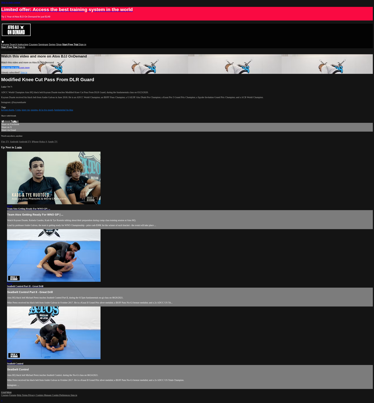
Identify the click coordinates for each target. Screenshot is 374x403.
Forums (5, 44)
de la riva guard (46, 110)
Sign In (21, 47)
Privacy (32, 395)
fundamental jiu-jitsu (63, 110)
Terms (25, 395)
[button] (3, 42)
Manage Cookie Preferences (57, 395)
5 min (3, 87)
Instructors (23, 44)
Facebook (6, 121)
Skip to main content (10, 2)
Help (19, 395)
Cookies (40, 395)
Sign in (82, 44)
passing (34, 110)
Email (16, 121)
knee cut (26, 110)
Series (52, 44)
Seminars (43, 44)
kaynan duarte (7, 110)
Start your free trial (10, 67)
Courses (33, 44)
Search (14, 44)
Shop (59, 44)
